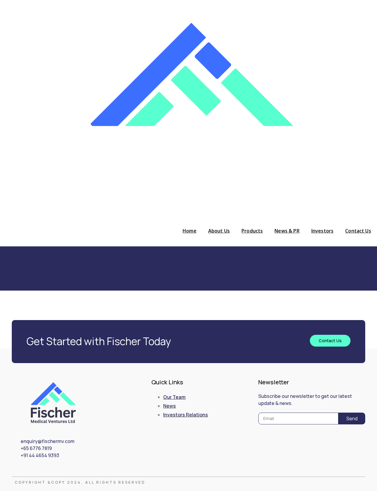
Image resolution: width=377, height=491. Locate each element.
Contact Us (358, 231)
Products (252, 231)
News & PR (287, 231)
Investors (322, 231)
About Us (219, 231)
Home (189, 231)
